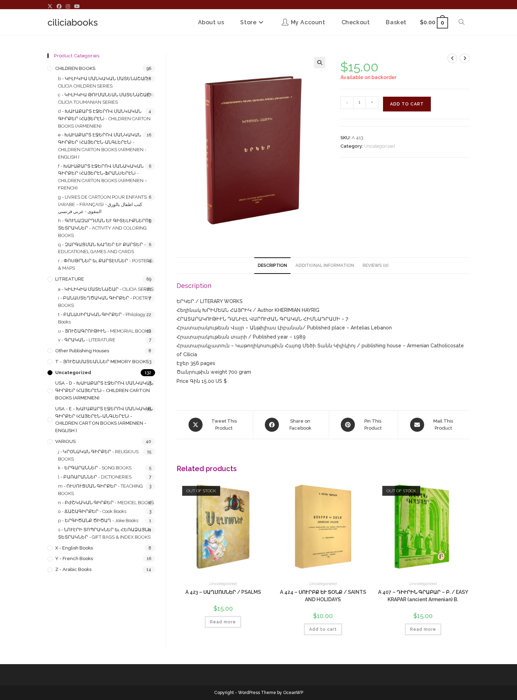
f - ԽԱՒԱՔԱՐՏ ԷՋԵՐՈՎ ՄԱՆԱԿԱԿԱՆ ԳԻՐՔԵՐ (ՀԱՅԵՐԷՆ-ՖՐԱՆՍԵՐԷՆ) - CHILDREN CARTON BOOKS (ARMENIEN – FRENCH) (102, 177)
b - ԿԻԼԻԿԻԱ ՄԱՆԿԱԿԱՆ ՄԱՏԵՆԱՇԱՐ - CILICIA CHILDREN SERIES (104, 82)
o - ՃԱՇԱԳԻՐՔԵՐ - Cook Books (92, 511)
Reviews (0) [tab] (376, 265)
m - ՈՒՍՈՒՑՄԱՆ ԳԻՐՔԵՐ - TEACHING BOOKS (100, 489)
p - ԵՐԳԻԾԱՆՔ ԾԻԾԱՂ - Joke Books (98, 520)
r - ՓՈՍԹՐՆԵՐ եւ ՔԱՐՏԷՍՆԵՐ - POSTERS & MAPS (105, 264)
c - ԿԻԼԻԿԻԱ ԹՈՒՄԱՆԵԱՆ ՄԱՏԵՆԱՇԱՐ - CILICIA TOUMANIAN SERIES (105, 98)
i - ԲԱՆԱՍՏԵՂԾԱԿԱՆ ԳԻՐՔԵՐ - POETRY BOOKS (104, 301)
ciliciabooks (72, 22)
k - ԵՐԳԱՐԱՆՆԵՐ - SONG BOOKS (95, 467)
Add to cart (407, 104)
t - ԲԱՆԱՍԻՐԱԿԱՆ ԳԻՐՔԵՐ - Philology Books (101, 318)
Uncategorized (379, 146)
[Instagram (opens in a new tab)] (68, 6)
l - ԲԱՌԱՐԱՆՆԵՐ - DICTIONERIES (95, 477)
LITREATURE (69, 279)
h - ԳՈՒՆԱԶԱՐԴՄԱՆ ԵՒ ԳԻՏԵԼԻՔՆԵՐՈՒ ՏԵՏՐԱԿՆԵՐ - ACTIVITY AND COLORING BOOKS (104, 228)
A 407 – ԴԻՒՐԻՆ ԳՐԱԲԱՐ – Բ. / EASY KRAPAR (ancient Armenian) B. (423, 595)
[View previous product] (452, 58)
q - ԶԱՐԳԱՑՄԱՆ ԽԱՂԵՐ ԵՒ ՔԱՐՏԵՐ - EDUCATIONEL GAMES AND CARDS (102, 248)
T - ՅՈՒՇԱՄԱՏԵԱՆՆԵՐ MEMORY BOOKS (102, 361)
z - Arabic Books (73, 569)
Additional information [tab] (324, 265)
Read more (223, 621)
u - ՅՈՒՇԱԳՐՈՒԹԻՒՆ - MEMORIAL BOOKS (104, 331)
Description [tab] (272, 265)
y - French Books (74, 558)
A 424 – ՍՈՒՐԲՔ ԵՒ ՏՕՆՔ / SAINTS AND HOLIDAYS (323, 595)
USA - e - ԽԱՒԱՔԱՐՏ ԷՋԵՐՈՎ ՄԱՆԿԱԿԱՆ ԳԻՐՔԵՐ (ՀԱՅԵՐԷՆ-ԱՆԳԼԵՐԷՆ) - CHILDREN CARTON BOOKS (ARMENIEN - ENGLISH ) (104, 419)
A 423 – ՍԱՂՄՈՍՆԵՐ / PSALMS (223, 592)
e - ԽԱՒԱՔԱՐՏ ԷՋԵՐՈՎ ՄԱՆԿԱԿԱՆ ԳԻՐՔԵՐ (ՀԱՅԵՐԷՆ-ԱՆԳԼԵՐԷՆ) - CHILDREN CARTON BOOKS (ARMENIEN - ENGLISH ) (102, 145)
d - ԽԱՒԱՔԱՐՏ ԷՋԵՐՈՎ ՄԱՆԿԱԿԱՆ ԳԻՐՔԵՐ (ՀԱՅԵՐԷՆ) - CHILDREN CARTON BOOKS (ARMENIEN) (104, 119)
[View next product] (465, 58)
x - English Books (74, 548)
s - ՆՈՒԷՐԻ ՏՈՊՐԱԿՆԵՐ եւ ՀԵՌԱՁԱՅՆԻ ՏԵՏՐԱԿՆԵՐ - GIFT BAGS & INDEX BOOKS (104, 533)
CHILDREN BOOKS (75, 68)
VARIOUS (65, 441)
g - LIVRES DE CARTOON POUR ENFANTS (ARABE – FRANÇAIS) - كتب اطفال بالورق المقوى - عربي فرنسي (102, 204)
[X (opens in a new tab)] (51, 6)
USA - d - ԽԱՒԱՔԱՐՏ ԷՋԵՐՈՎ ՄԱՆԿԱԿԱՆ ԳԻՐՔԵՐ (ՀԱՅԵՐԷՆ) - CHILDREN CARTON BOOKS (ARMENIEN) (104, 390)
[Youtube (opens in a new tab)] (77, 6)
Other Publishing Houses (82, 350)
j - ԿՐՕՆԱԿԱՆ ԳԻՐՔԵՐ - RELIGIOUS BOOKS (98, 455)
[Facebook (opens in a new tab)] (59, 6)
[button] (319, 62)
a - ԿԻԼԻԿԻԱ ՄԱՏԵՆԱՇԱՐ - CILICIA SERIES (105, 289)
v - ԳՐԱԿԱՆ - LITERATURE (86, 339)
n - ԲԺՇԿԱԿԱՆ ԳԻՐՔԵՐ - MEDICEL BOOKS (106, 502)
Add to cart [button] (323, 629)
